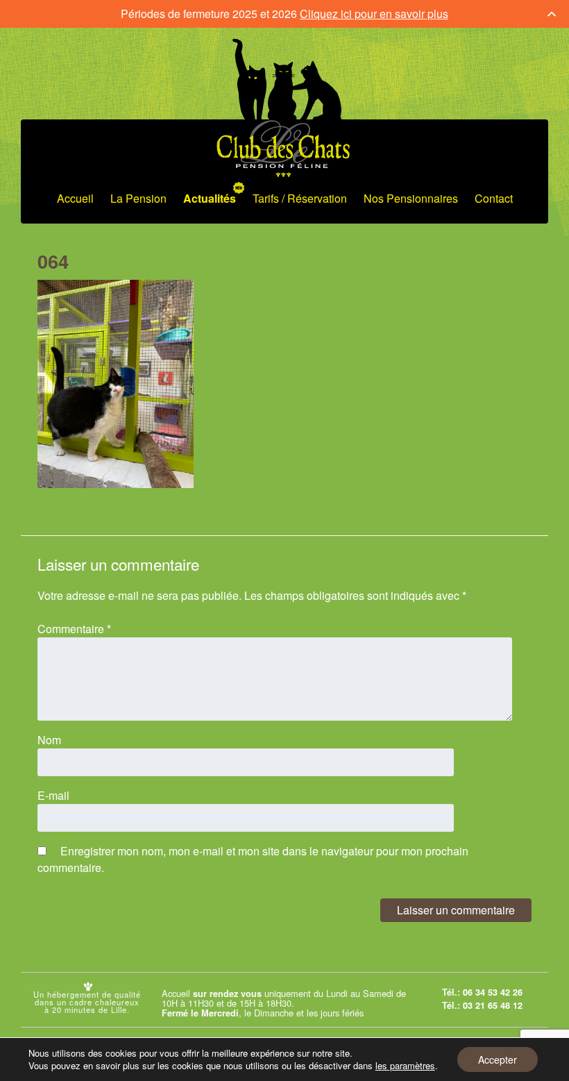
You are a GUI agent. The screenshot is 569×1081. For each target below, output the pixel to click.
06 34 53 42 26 (493, 992)
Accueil (75, 198)
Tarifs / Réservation (300, 198)
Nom (49, 740)
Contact (494, 198)
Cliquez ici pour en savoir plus (374, 14)
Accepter (497, 1059)
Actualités (209, 198)
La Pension (138, 198)
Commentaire (74, 629)
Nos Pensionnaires (411, 198)
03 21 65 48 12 (493, 1005)
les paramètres (405, 1065)
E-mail (53, 795)
